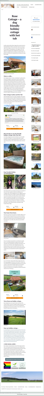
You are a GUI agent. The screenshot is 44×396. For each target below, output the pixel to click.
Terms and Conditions (20, 394)
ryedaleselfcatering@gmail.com (16, 263)
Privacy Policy (25, 394)
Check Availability (15, 128)
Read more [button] (6, 122)
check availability (8, 262)
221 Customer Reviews (36, 21)
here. (12, 268)
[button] (25, 119)
